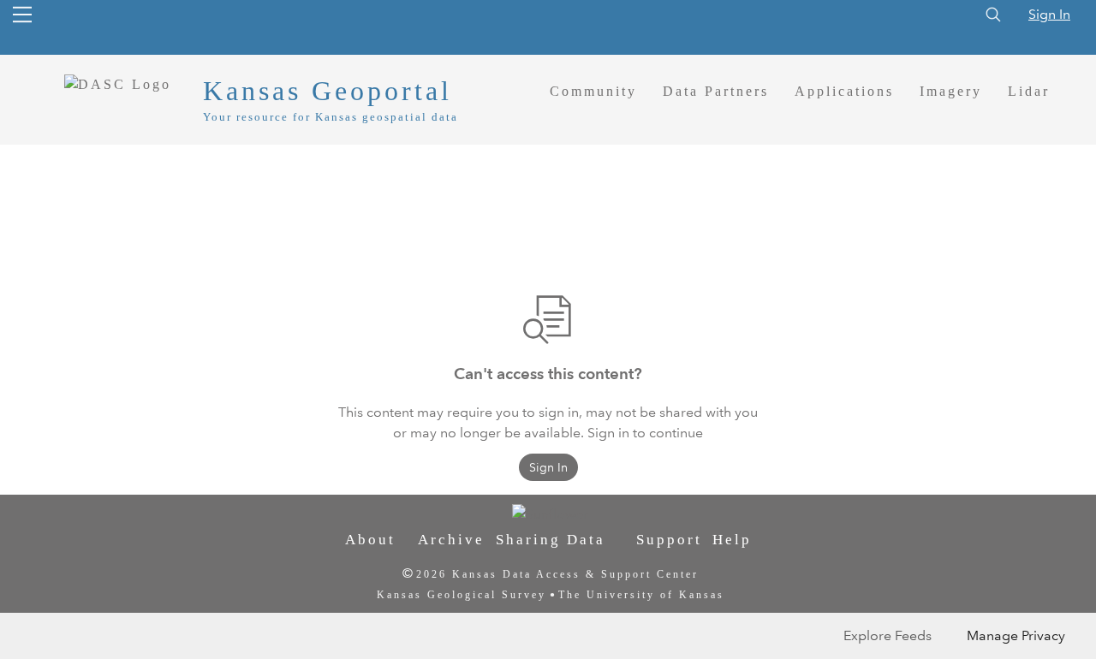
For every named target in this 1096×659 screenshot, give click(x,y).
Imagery (951, 91)
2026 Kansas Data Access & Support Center (557, 574)
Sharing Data (550, 539)
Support (669, 539)
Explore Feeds (887, 635)
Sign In (1049, 14)
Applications (844, 91)
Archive (451, 539)
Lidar (1029, 91)
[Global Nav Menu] (22, 14)
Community (593, 91)
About (370, 539)
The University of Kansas (641, 595)
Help (732, 539)
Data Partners (716, 91)
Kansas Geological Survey (461, 595)
